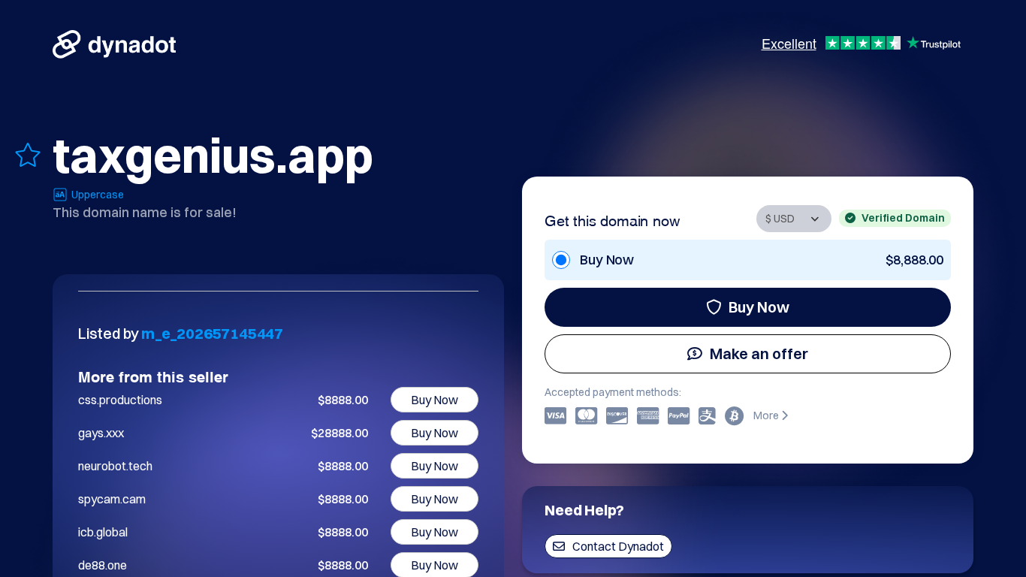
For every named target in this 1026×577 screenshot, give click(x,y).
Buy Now (759, 307)
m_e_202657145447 (212, 333)
